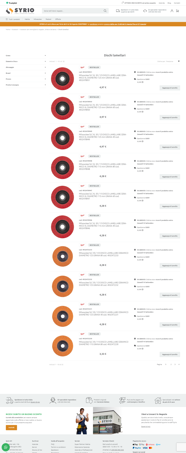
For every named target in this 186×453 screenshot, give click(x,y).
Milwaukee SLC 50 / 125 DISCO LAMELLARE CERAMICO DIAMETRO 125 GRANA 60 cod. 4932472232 (103, 283)
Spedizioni (55, 450)
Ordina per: (161, 61)
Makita (27, 19)
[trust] (11, 2)
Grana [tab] (8, 55)
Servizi (34, 447)
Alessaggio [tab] (10, 67)
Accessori (15, 29)
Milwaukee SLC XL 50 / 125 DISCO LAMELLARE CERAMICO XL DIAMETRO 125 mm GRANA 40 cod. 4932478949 (102, 137)
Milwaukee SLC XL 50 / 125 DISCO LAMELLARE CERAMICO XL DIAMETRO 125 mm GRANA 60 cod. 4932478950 (102, 107)
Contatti (177, 3)
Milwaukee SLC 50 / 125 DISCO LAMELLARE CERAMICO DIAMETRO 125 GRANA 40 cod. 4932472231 (103, 313)
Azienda (162, 3)
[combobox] (75, 11)
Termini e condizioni (58, 447)
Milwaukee (38, 19)
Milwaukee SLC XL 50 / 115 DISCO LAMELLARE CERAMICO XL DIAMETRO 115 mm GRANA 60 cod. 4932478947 (102, 196)
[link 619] (6, 447)
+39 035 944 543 (154, 12)
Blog (169, 3)
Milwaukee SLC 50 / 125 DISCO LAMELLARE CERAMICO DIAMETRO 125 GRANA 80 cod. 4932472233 (103, 254)
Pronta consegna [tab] (12, 85)
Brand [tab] (8, 73)
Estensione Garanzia (82, 447)
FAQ (52, 444)
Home (8, 29)
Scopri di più (35, 402)
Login (173, 12)
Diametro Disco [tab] (11, 61)
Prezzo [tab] (8, 79)
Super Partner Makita (82, 444)
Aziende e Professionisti (83, 450)
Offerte (58, 19)
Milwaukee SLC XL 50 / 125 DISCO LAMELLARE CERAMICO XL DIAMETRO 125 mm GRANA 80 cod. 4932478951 (102, 77)
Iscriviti (11, 427)
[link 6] (20, 11)
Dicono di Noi (37, 450)
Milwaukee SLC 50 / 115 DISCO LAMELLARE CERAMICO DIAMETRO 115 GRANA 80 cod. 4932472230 (103, 343)
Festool (48, 19)
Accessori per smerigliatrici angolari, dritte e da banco (38, 29)
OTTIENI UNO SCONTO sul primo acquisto (140, 3)
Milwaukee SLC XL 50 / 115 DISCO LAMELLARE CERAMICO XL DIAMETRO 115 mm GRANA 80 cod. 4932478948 (102, 166)
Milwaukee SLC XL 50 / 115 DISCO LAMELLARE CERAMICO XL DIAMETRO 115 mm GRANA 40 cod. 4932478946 (102, 226)
